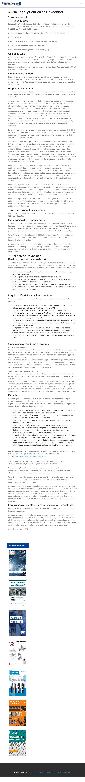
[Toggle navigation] (81, 3)
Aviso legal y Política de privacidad (42, 772)
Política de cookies (64, 772)
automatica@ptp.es (37, 456)
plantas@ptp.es (22, 456)
